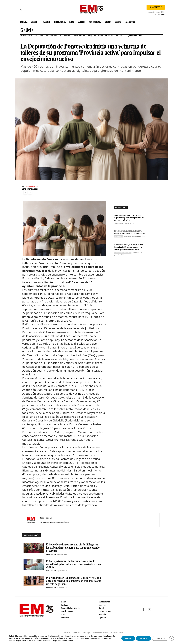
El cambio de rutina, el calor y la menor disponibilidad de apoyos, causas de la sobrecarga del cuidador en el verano (128, 247)
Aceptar (128, 638)
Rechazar (143, 638)
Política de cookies (41, 638)
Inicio (22, 36)
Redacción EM (32, 187)
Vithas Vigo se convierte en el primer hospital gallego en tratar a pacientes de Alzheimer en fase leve (129, 217)
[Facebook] (25, 192)
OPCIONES (160, 638)
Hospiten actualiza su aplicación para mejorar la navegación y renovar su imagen (130, 232)
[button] (21, 10)
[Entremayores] (91, 8)
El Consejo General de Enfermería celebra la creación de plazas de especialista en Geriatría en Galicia (73, 564)
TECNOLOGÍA (118, 236)
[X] (30, 192)
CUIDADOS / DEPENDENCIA (122, 253)
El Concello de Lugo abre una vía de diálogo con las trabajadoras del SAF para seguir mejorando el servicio (73, 547)
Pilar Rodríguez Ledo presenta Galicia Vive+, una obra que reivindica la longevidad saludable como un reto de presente (73, 581)
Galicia (26, 30)
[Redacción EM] (31, 520)
